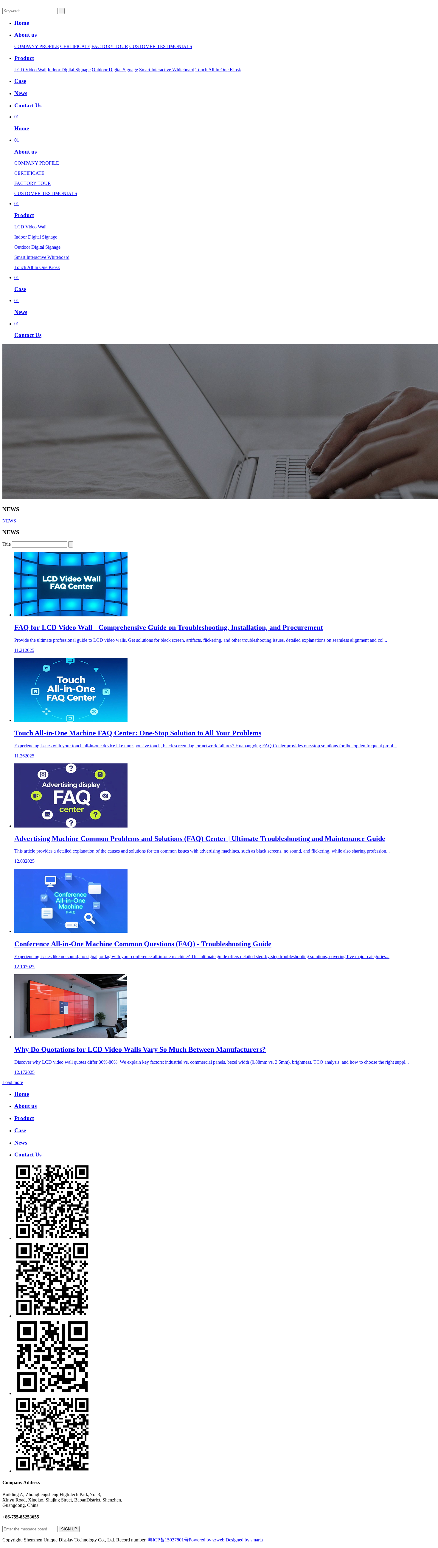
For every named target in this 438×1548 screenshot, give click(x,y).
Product (24, 58)
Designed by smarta (244, 1539)
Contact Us (27, 105)
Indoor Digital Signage (69, 69)
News (20, 93)
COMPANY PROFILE (36, 46)
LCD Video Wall (30, 69)
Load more (12, 1082)
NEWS (9, 520)
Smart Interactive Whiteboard (166, 69)
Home (21, 23)
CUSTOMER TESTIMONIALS (160, 46)
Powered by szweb (206, 1539)
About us (25, 35)
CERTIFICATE (75, 46)
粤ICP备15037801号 (168, 1539)
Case (20, 81)
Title (6, 544)
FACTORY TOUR (109, 46)
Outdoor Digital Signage (115, 69)
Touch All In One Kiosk (218, 69)
